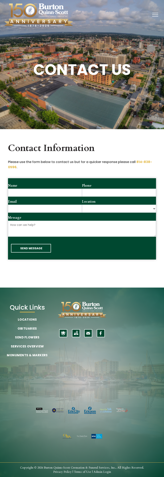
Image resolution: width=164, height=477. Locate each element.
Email (12, 201)
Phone (87, 185)
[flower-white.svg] (63, 335)
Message (14, 217)
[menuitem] (27, 319)
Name (12, 185)
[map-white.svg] (76, 335)
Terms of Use (82, 472)
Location (89, 201)
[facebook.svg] (100, 335)
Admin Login (102, 472)
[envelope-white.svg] (88, 335)
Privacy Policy (62, 472)
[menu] (155, 14)
